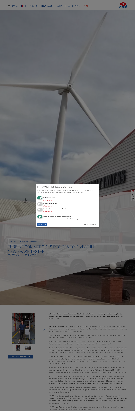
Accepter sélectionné (90, 224)
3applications (48, 200)
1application (47, 206)
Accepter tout (42, 224)
